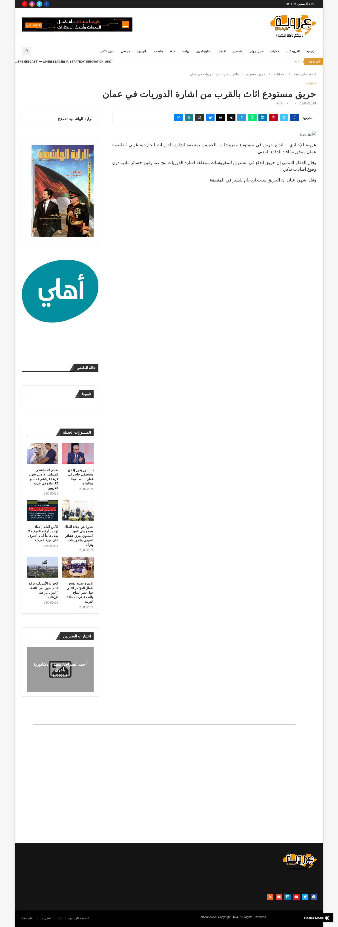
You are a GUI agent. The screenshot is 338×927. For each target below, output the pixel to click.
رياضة (185, 51)
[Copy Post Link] (231, 117)
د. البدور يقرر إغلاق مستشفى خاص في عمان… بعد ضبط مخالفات (81, 476)
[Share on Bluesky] (210, 117)
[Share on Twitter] (284, 117)
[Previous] (296, 61)
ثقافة (172, 51)
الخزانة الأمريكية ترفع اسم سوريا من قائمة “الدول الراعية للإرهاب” (43, 590)
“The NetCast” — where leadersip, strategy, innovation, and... (63, 61)
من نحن (125, 51)
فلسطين (237, 51)
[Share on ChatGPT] (199, 117)
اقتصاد (222, 51)
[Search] (26, 51)
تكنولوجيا (142, 51)
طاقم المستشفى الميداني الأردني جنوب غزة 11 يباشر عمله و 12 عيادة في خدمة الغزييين (43, 479)
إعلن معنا (28, 918)
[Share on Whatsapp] (252, 117)
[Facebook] (46, 4)
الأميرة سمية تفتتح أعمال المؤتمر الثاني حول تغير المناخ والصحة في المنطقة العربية (80, 592)
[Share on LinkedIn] (262, 117)
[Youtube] (24, 4)
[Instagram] (32, 4)
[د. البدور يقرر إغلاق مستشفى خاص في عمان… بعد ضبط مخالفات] (78, 453)
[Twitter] (39, 4)
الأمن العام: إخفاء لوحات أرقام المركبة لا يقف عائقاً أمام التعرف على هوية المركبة (43, 533)
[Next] (299, 61)
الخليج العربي (203, 51)
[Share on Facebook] (294, 117)
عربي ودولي (256, 51)
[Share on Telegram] (241, 117)
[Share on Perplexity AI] (189, 117)
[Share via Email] (178, 117)
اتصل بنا (45, 918)
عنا (59, 918)
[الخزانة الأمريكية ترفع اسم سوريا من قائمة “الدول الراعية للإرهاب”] (42, 567)
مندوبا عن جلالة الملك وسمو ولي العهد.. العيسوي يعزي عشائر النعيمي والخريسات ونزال (79, 536)
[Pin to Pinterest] (273, 117)
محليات (274, 51)
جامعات (158, 51)
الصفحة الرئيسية (305, 74)
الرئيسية (311, 51)
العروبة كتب (293, 51)
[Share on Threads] (220, 117)
